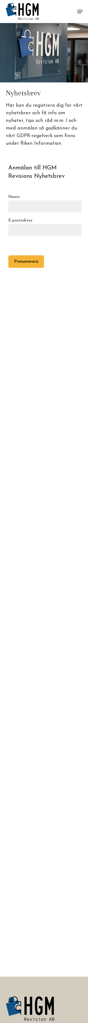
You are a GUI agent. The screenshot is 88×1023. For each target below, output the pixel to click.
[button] (80, 11)
